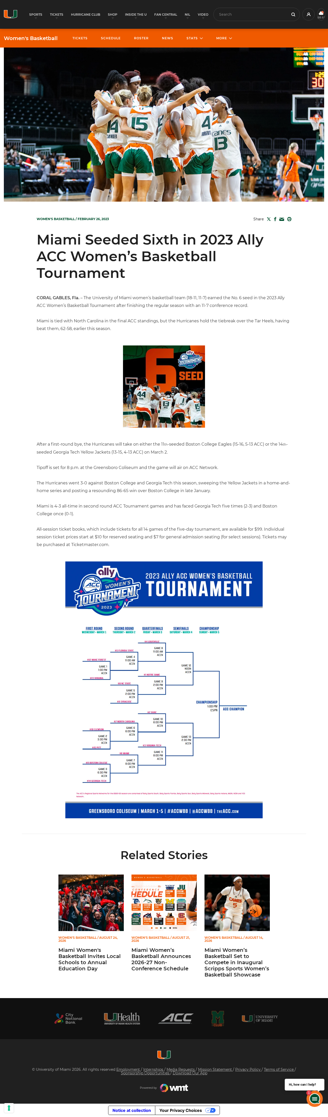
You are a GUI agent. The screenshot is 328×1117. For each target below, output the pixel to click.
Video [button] (203, 14)
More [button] (221, 38)
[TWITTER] (268, 219)
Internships (153, 1069)
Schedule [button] (111, 38)
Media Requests (181, 1069)
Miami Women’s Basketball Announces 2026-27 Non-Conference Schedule (161, 959)
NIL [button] (187, 14)
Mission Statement (215, 1069)
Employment (128, 1069)
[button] (308, 14)
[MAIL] (280, 219)
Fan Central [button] (165, 14)
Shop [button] (112, 14)
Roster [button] (141, 38)
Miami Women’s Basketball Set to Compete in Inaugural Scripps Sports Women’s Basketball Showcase (236, 962)
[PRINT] (288, 219)
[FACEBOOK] (274, 219)
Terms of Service (279, 1069)
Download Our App (190, 1073)
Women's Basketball (31, 38)
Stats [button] (192, 38)
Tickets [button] (56, 14)
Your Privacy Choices (180, 1110)
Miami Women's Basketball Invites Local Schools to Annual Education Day (89, 959)
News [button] (167, 38)
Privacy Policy (248, 1069)
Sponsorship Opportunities (145, 1073)
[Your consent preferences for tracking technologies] (9, 1108)
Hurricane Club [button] (85, 14)
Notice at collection (131, 1110)
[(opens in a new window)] (68, 1018)
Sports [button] (35, 14)
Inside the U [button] (136, 14)
